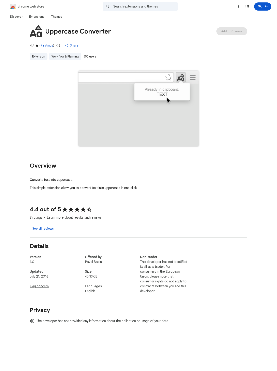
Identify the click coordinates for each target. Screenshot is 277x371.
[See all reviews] (43, 228)
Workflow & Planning (65, 56)
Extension (38, 56)
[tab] (16, 16)
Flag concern (39, 286)
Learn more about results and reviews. (74, 218)
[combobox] (145, 6)
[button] (247, 7)
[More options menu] (239, 6)
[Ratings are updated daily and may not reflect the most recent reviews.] (58, 45)
